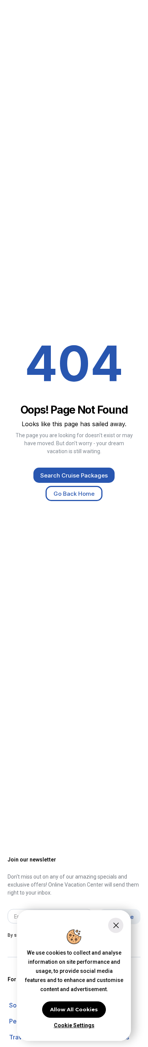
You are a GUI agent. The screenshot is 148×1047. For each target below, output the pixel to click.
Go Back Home (74, 493)
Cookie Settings (74, 1025)
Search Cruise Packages (74, 475)
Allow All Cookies (74, 1009)
